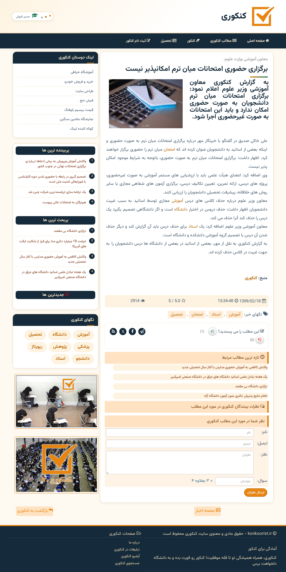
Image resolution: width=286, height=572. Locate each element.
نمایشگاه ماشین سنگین (76, 119)
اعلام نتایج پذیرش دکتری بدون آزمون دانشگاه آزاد (235, 395)
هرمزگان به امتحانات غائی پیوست (64, 202)
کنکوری (233, 16)
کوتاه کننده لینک (81, 129)
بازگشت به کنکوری (33, 511)
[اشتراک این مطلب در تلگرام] (142, 331)
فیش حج (86, 100)
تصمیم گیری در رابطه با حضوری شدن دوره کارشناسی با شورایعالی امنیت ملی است (52, 179)
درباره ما (134, 542)
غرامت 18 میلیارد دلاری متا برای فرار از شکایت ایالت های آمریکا (52, 244)
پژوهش (60, 346)
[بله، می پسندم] (212, 331)
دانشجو (83, 358)
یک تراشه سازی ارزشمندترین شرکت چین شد (57, 192)
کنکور (191, 41)
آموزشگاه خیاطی (82, 72)
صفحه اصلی (256, 41)
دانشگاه (180, 209)
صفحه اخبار (206, 511)
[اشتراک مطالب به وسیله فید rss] (113, 331)
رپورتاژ (37, 346)
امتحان (169, 149)
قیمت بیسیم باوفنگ (78, 110)
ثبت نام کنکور (136, 41)
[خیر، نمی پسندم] (259, 340)
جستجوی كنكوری (127, 563)
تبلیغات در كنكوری (127, 549)
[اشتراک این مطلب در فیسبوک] (132, 331)
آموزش (177, 200)
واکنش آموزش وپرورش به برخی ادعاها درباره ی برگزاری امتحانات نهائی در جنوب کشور (55, 164)
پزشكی (84, 346)
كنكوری (251, 278)
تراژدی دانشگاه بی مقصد (251, 386)
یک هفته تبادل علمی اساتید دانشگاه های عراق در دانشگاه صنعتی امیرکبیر (219, 376)
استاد (193, 226)
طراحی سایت (84, 91)
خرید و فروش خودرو (79, 82)
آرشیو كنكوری (130, 556)
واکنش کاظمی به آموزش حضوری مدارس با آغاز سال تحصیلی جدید (224, 367)
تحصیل (166, 41)
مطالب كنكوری (221, 41)
